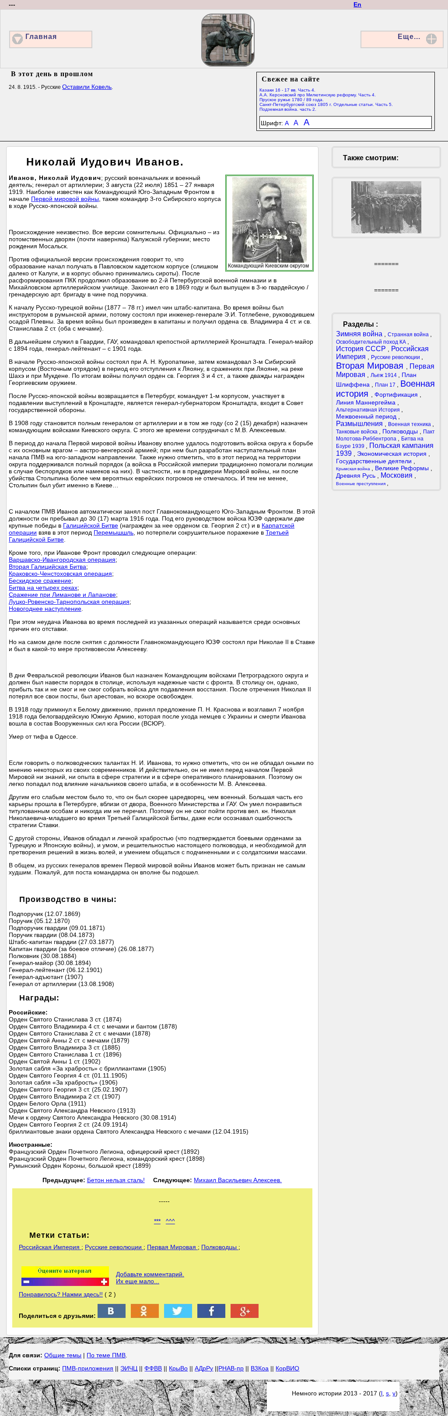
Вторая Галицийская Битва (47, 566)
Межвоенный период (367, 416)
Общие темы (62, 1355)
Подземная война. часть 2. (287, 109)
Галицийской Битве (90, 525)
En (357, 4)
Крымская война (353, 468)
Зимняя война (360, 334)
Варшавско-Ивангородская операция (62, 559)
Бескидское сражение (40, 580)
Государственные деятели (374, 461)
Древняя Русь (356, 475)
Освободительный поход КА (371, 342)
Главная (41, 36)
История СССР (362, 348)
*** (157, 1221)
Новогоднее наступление (45, 608)
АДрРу (204, 1368)
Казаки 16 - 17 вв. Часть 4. (287, 90)
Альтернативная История (368, 410)
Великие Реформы (402, 468)
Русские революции (114, 1246)
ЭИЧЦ (128, 1368)
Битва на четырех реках (43, 587)
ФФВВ (153, 1368)
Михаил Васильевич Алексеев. (238, 1180)
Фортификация (397, 394)
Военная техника (410, 424)
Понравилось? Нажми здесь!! (61, 1294)
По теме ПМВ (106, 1355)
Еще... (409, 36)
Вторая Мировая (371, 365)
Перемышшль (113, 532)
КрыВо (178, 1368)
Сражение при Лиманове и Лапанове (62, 594)
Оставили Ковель (87, 86)
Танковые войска (357, 432)
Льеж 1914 (384, 375)
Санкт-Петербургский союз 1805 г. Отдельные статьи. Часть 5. (326, 104)
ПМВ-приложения (87, 1368)
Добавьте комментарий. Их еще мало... (150, 1278)
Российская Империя (50, 1246)
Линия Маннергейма (366, 402)
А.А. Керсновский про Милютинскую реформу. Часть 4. (317, 94)
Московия (397, 475)
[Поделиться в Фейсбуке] (211, 1315)
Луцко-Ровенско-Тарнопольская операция (69, 601)
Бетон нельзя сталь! (116, 1180)
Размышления (360, 423)
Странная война (409, 334)
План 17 (386, 385)
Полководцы (219, 1246)
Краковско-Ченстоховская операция (60, 573)
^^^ (170, 1221)
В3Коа (260, 1368)
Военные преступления (361, 483)
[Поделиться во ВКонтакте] (112, 1315)
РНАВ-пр (231, 1368)
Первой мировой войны (65, 198)
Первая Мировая (172, 1246)
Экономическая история (392, 453)
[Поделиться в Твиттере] (178, 1315)
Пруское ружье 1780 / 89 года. (291, 99)
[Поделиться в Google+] (245, 1315)
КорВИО (287, 1368)
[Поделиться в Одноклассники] (145, 1315)
